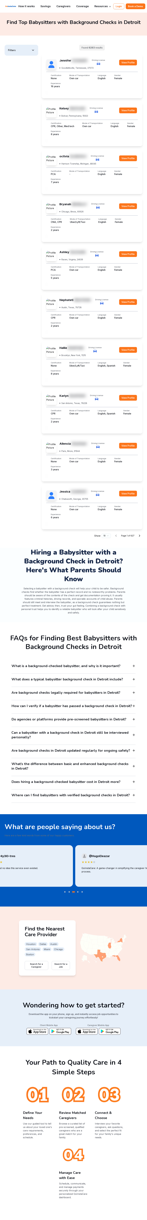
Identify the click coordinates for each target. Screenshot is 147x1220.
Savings (45, 6)
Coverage (82, 6)
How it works (26, 6)
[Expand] (134, 666)
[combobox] (106, 535)
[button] (21, 50)
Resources (101, 6)
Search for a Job (60, 965)
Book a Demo (135, 6)
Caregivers (63, 6)
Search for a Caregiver (36, 965)
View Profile (128, 62)
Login (119, 6)
